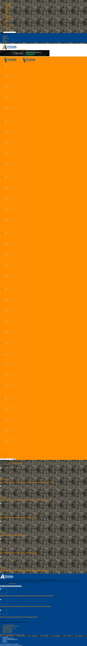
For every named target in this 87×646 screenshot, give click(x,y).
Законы (7, 15)
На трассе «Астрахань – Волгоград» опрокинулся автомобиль (19, 107)
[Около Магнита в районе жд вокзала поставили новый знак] (11, 449)
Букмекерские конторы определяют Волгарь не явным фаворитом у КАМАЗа (23, 353)
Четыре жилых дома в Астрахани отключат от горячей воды (19, 173)
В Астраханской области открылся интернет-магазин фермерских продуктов (23, 264)
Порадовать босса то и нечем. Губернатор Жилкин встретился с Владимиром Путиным (25, 219)
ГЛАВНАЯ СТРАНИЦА (16, 462)
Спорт (4, 22)
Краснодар (7, 6)
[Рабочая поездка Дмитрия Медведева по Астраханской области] (11, 185)
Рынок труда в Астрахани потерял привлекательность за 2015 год (20, 274)
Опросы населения (7, 629)
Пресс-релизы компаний (8, 625)
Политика (5, 13)
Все (6, 119)
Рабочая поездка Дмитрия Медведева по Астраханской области (20, 187)
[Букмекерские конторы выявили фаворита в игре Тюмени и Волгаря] (11, 384)
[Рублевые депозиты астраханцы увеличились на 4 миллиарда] (11, 241)
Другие (4, 26)
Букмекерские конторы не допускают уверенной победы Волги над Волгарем (23, 364)
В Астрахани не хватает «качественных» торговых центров (19, 285)
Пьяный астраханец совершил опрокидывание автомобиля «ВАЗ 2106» (22, 320)
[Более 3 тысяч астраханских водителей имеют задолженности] (11, 417)
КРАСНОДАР (10, 634)
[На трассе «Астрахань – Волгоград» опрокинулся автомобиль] (11, 106)
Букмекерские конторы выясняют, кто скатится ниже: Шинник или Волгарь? (23, 396)
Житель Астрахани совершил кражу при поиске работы (18, 330)
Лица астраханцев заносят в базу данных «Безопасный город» (19, 141)
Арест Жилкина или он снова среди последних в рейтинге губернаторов (22, 197)
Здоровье (7, 12)
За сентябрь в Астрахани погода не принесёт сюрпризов (18, 152)
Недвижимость (8, 18)
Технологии (8, 29)
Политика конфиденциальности (10, 639)
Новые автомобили (9, 25)
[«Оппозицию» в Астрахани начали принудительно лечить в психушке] (11, 207)
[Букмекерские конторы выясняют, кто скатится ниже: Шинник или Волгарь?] (11, 394)
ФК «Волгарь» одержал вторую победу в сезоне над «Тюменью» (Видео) (22, 374)
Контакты (5, 42)
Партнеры (5, 40)
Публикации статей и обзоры (9, 628)
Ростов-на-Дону (9, 2)
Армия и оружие (9, 16)
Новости (5, 1)
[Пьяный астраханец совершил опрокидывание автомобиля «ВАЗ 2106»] (11, 318)
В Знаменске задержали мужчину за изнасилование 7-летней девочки (21, 309)
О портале (5, 35)
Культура (7, 27)
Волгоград (7, 4)
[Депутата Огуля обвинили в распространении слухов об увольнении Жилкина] (11, 228)
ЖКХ (6, 10)
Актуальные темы (7, 627)
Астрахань (7, 5)
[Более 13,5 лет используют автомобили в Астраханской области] (11, 428)
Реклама (7, 20)
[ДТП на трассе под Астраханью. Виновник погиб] (11, 116)
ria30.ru (1, 484)
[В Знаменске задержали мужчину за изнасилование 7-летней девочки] (11, 308)
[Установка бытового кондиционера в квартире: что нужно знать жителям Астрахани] (10, 495)
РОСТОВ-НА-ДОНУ (19, 634)
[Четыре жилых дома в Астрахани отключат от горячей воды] (11, 172)
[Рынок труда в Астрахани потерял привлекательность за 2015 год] (11, 273)
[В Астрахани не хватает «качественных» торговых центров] (11, 284)
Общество (5, 7)
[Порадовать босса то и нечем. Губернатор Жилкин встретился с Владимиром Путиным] (11, 217)
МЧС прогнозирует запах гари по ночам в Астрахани (17, 163)
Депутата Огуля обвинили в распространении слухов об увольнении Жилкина (23, 229)
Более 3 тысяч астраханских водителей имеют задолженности (19, 418)
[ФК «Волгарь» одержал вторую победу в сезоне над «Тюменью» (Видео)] (11, 373)
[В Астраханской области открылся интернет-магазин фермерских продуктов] (11, 263)
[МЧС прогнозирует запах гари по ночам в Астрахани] (11, 162)
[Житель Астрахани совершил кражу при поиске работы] (11, 329)
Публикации (3, 497)
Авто (4, 23)
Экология (7, 9)
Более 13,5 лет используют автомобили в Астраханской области (20, 429)
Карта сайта (5, 636)
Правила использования (8, 638)
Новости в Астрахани (8, 631)
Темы (4, 39)
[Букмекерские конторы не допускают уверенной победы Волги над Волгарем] (11, 362)
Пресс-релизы (6, 38)
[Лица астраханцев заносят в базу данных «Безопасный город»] (11, 140)
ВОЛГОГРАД (3, 634)
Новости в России (7, 632)
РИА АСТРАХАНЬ (5, 644)
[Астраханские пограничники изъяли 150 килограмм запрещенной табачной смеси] (11, 84)
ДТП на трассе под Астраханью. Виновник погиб (17, 118)
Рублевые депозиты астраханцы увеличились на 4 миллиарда (19, 242)
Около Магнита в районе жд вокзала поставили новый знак (19, 450)
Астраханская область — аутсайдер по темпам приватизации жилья (21, 96)
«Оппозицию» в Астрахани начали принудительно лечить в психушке (21, 208)
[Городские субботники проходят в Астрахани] (11, 74)
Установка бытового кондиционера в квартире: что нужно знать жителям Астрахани (25, 499)
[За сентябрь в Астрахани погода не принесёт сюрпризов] (11, 151)
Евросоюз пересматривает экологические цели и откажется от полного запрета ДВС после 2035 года (28, 407)
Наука (6, 28)
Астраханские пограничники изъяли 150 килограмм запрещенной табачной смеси (24, 86)
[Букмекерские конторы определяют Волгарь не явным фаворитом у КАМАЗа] (11, 352)
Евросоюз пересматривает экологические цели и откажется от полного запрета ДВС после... (27, 482)
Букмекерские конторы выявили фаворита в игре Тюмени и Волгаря (21, 385)
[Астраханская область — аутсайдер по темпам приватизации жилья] (11, 95)
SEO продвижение (14, 644)
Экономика (5, 17)
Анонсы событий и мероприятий (10, 626)
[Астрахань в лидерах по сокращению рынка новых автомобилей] (11, 438)
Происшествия (6, 21)
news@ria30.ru (12, 583)
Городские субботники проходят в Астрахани (16, 75)
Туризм (7, 11)
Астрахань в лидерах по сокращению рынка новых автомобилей (20, 440)
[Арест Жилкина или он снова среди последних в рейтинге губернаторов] (11, 196)
